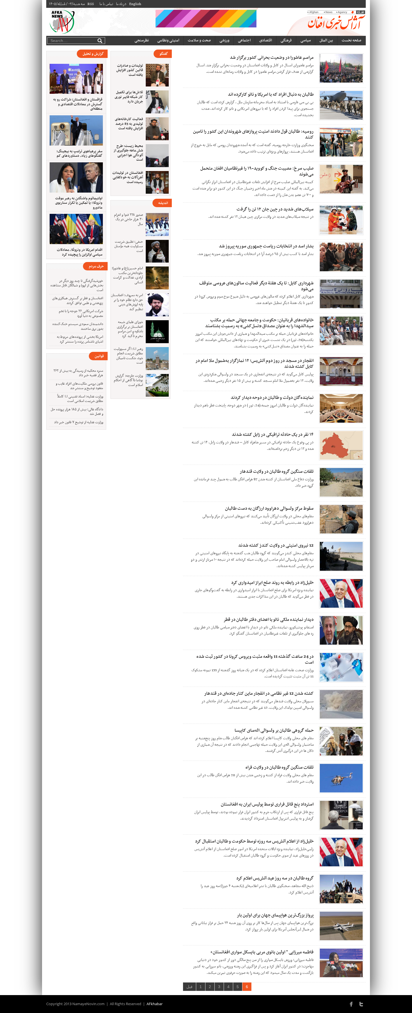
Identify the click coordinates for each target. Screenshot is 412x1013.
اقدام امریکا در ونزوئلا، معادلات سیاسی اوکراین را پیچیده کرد (79, 252)
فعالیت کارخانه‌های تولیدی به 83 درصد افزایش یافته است (129, 124)
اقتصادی (265, 40)
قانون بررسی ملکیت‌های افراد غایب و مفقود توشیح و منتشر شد (79, 386)
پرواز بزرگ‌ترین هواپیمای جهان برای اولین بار (275, 915)
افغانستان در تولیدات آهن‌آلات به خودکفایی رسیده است (127, 177)
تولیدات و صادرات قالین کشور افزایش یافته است (129, 70)
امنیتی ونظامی (168, 40)
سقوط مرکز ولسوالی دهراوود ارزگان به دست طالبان (269, 509)
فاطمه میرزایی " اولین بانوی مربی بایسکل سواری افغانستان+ (262, 952)
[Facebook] (351, 1003)
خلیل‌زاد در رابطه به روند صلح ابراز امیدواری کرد (272, 583)
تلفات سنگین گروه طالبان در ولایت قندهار (277, 472)
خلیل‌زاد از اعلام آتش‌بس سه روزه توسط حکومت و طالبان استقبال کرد (254, 841)
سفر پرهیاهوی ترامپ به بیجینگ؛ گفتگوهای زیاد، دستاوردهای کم (79, 153)
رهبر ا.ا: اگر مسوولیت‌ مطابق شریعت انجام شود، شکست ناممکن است (128, 356)
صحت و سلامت (199, 40)
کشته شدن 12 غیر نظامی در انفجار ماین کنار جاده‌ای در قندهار (259, 694)
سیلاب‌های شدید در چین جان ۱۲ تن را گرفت (275, 209)
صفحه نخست (351, 40)
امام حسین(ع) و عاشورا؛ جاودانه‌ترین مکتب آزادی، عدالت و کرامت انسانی (127, 275)
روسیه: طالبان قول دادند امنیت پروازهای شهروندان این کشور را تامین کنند (253, 134)
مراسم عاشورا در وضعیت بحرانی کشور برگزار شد (272, 58)
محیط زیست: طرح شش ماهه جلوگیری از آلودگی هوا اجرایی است (128, 153)
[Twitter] (361, 1003)
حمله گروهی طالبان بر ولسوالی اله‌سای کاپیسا (274, 730)
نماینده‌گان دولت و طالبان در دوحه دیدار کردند (272, 398)
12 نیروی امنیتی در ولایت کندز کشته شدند (276, 545)
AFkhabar (155, 1003)
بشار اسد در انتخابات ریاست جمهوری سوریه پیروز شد (266, 246)
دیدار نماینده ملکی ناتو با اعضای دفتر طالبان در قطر (268, 620)
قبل (189, 986)
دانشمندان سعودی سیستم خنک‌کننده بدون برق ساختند (77, 326)
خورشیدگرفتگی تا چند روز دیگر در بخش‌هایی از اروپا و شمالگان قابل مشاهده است (76, 285)
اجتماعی (244, 40)
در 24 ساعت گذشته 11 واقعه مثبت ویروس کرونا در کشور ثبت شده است (255, 659)
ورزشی (224, 40)
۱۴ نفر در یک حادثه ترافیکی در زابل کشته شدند (273, 435)
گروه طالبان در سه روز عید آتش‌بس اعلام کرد (275, 878)
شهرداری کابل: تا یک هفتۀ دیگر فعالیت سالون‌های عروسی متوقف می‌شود (256, 286)
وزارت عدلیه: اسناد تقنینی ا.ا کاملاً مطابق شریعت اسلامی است (80, 399)
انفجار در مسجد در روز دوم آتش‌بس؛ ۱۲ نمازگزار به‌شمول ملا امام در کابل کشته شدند (254, 364)
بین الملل (326, 40)
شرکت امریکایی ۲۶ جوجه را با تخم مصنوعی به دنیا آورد (81, 313)
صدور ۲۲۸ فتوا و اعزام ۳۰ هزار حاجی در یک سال (128, 219)
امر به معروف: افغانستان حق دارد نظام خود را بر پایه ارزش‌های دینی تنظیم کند (127, 302)
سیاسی (305, 40)
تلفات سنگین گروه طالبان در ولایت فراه (280, 767)
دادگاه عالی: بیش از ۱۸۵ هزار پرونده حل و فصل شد (77, 411)
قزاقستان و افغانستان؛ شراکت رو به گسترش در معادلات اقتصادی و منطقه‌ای (77, 104)
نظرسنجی (142, 40)
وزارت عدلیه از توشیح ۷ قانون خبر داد (78, 422)
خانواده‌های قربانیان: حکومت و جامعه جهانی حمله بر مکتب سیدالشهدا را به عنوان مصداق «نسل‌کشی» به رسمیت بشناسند (259, 323)
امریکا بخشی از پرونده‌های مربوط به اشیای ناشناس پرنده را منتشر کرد (80, 339)
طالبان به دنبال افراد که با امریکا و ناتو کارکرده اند (271, 95)
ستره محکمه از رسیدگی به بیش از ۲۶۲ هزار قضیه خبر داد (78, 373)
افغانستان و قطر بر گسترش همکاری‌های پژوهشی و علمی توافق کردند (77, 300)
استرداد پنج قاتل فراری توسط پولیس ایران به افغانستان (267, 804)
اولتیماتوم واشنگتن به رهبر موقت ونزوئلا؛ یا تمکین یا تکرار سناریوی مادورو (78, 203)
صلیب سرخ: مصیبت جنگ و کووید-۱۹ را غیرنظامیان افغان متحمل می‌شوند (257, 171)
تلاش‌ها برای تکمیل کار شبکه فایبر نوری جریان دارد (129, 97)
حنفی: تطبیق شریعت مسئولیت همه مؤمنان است (128, 246)
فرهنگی (286, 40)
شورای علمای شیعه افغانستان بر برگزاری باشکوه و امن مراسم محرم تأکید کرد (130, 329)
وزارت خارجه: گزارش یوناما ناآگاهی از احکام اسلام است (128, 380)
